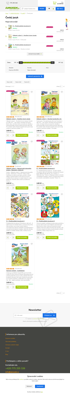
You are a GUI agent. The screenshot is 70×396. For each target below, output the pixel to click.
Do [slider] (53, 62)
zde (42, 392)
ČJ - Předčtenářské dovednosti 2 (15, 221)
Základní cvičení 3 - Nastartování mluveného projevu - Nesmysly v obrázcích (18, 169)
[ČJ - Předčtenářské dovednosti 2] (19, 205)
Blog (6, 354)
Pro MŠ (23, 13)
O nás (7, 351)
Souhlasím (40, 386)
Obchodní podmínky (10, 341)
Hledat (42, 8)
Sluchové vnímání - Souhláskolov (15, 271)
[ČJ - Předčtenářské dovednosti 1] (50, 152)
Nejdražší (26, 82)
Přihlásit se (48, 315)
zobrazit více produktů (34, 54)
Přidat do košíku (22, 135)
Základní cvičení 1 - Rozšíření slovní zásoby (25, 35)
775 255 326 (13, 3)
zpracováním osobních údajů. (38, 318)
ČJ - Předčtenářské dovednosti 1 (22, 26)
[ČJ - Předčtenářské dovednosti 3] (50, 205)
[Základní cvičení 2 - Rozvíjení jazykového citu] (50, 102)
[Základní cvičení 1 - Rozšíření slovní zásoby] (19, 102)
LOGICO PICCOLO (14, 13)
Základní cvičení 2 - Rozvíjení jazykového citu (49, 119)
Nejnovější (9, 82)
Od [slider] (21, 62)
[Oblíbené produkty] (49, 8)
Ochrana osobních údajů (12, 345)
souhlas (21, 379)
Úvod (6, 13)
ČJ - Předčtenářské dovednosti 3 (22, 45)
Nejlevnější (18, 82)
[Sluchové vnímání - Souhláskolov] (19, 254)
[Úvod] (12, 9)
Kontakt (7, 348)
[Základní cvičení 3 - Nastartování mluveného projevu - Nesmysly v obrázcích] (19, 152)
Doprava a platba (10, 338)
